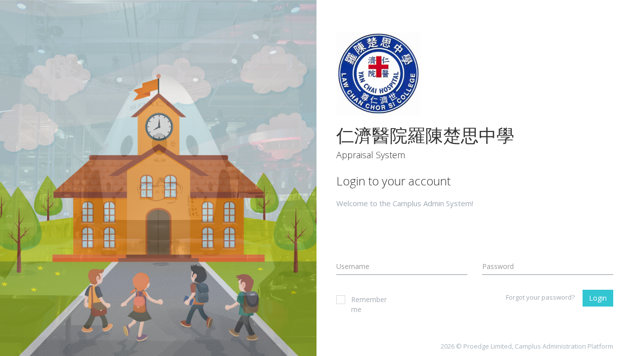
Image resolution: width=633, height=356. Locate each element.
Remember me (369, 304)
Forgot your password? (540, 297)
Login (598, 298)
